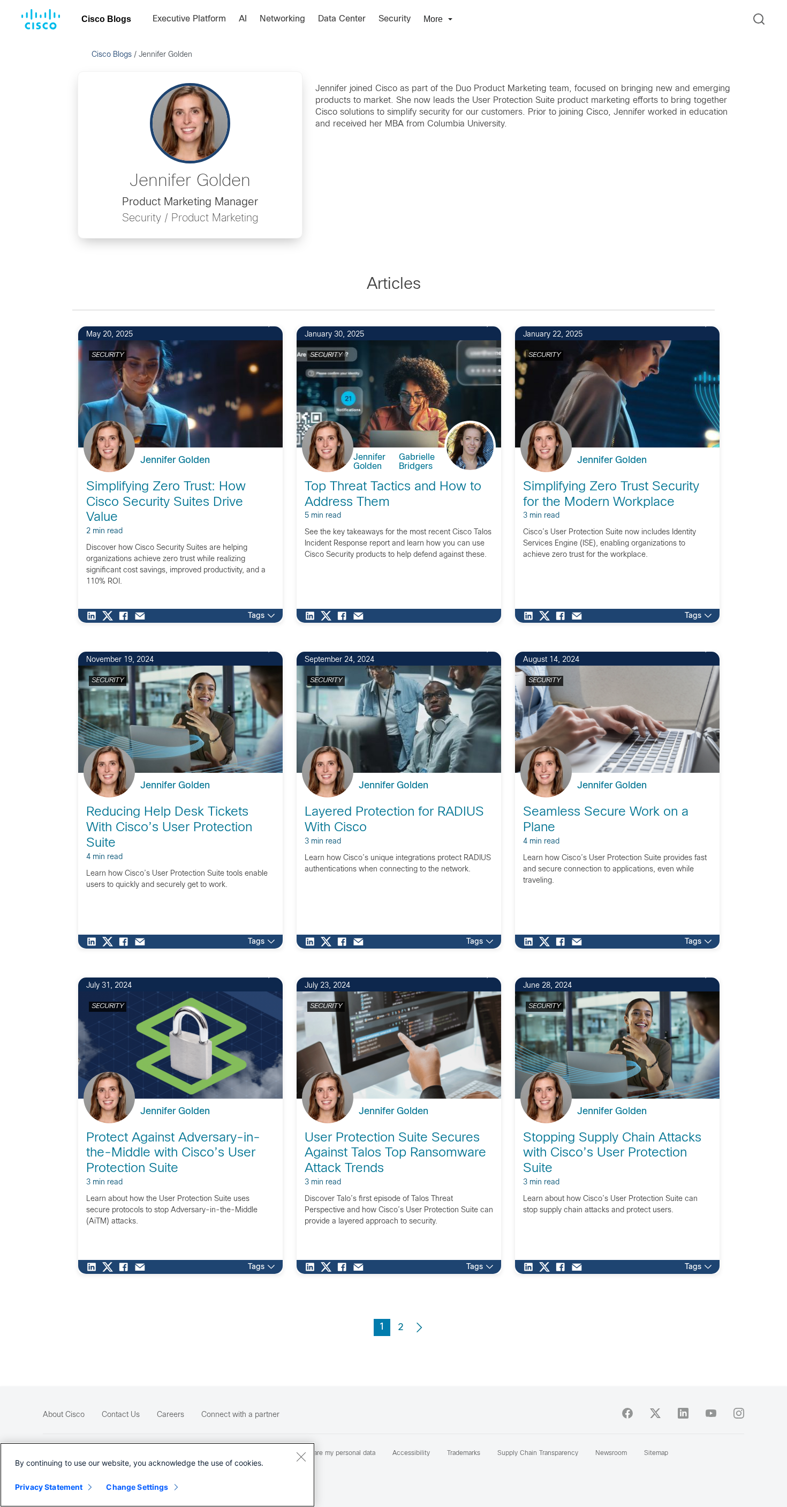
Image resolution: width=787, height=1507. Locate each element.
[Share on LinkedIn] (94, 615)
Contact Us (121, 1415)
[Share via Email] (142, 615)
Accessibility (411, 1453)
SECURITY (108, 355)
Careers (170, 1415)
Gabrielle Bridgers (417, 462)
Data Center (342, 19)
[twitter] (655, 1413)
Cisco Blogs (106, 19)
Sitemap (656, 1453)
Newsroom (611, 1453)
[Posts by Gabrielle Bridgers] (478, 458)
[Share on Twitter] (110, 615)
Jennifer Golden (175, 460)
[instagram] (738, 1413)
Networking (282, 19)
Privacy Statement (48, 1486)
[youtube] (711, 1413)
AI (243, 19)
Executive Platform (189, 19)
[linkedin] (683, 1413)
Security (395, 19)
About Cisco (64, 1415)
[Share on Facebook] (126, 615)
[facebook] (627, 1413)
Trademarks (463, 1453)
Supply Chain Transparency (537, 1453)
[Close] (301, 1456)
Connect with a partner (240, 1415)
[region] (157, 1475)
